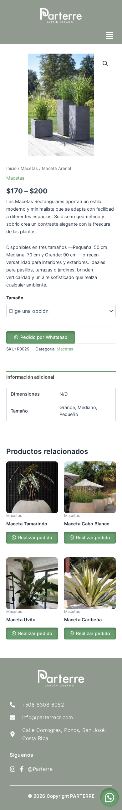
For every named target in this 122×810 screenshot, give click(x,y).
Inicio (11, 168)
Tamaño (14, 297)
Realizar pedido (34, 537)
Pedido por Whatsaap (43, 337)
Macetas (29, 168)
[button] (109, 36)
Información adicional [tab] (30, 377)
